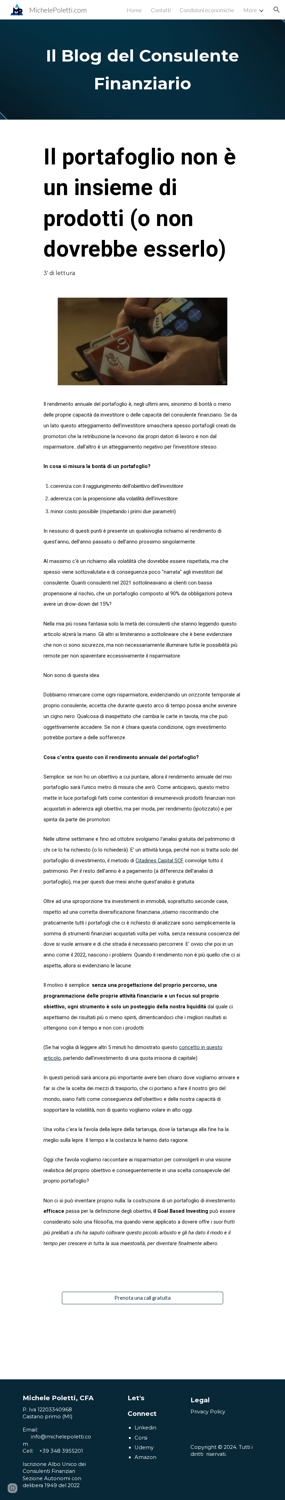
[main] (142, 69)
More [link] (250, 10)
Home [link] (134, 10)
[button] (276, 9)
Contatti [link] (161, 10)
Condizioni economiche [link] (207, 10)
